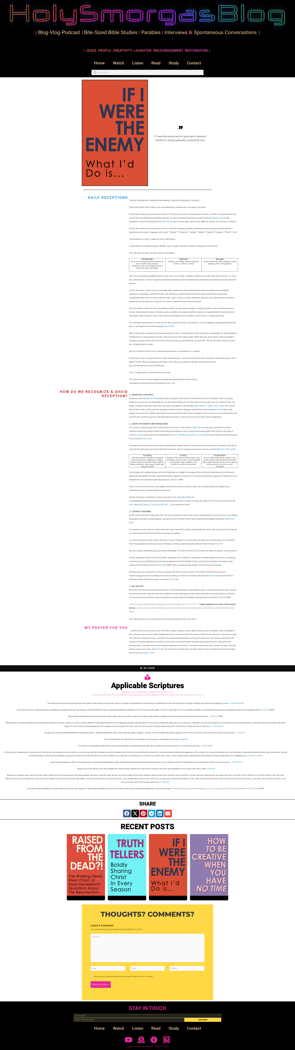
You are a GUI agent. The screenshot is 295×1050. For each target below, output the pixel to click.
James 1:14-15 (218, 218)
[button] (127, 813)
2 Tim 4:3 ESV (207, 746)
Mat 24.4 (184, 739)
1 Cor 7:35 (177, 435)
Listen (137, 63)
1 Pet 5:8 (222, 597)
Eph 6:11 (221, 449)
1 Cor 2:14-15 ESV (237, 703)
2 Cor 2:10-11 (192, 604)
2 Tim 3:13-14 (237, 762)
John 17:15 (148, 653)
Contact (194, 63)
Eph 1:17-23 (157, 649)
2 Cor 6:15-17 (218, 726)
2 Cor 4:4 (138, 435)
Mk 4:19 (185, 435)
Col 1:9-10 (200, 695)
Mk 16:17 (164, 505)
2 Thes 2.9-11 (166, 222)
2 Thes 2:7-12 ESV (255, 756)
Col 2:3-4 (265, 710)
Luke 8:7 (193, 435)
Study (174, 63)
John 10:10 (230, 449)
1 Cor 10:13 (202, 435)
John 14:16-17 (200, 406)
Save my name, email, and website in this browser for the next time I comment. (123, 976)
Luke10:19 (138, 505)
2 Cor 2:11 (146, 439)
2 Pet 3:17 (211, 769)
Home (99, 63)
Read (156, 63)
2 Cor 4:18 (173, 579)
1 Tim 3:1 (214, 716)
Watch (118, 63)
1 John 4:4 (195, 427)
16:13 (215, 406)
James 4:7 (147, 505)
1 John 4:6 (222, 406)
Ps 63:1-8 (152, 398)
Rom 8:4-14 (212, 576)
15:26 (209, 406)
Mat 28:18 (186, 497)
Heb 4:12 (217, 409)
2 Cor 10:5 (169, 326)
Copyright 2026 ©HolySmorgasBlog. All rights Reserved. (147, 1046)
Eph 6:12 (174, 480)
